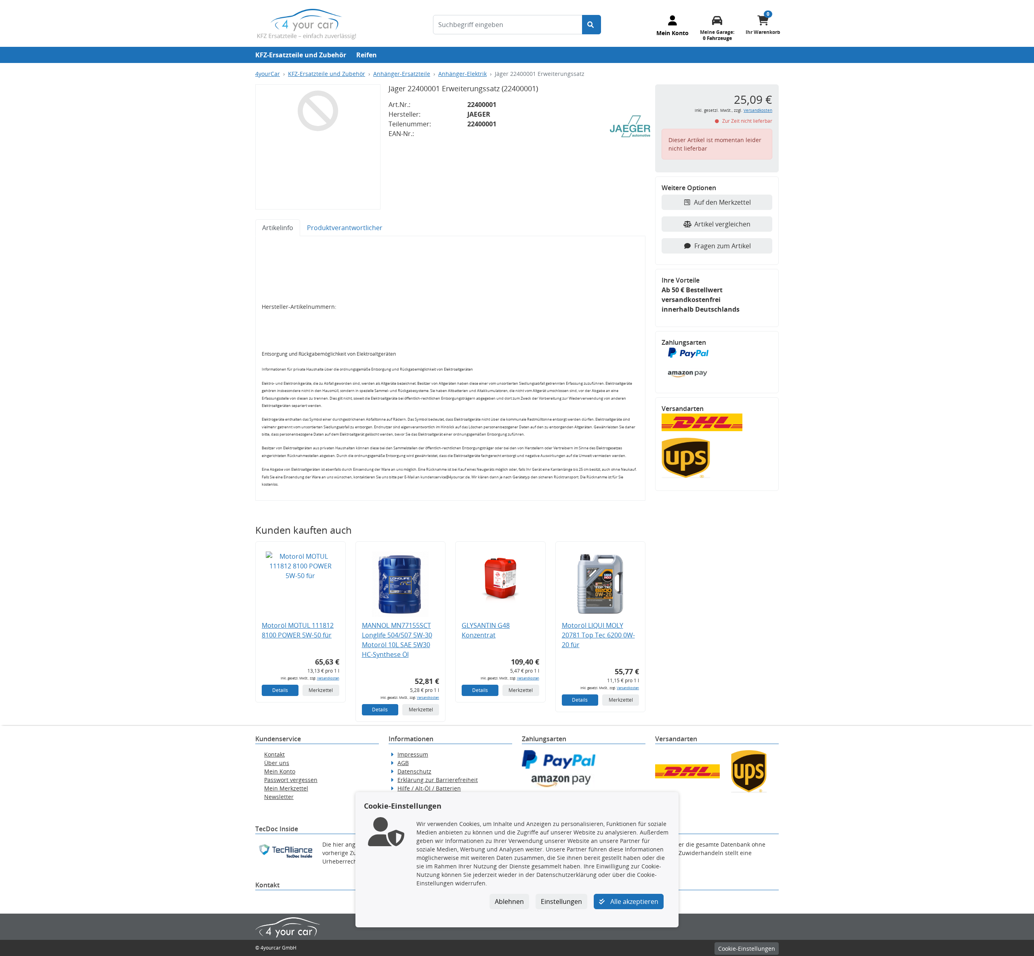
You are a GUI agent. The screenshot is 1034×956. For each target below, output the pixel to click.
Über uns (276, 763)
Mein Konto (279, 771)
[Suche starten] (591, 24)
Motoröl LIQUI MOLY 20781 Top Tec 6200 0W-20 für (598, 635)
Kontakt (274, 754)
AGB (403, 763)
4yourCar (267, 74)
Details (280, 690)
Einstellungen (561, 901)
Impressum (412, 754)
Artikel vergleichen (722, 224)
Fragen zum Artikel (722, 245)
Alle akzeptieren (633, 901)
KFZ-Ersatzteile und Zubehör (300, 54)
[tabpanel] (450, 368)
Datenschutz (414, 771)
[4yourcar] (306, 23)
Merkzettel (321, 690)
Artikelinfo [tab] (277, 227)
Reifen (366, 54)
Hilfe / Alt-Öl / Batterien (429, 788)
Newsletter (279, 797)
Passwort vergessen (290, 780)
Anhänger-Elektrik (462, 74)
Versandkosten (328, 678)
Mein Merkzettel (286, 788)
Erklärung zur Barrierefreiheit (437, 780)
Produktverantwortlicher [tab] (344, 227)
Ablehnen (509, 901)
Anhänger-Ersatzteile (401, 74)
